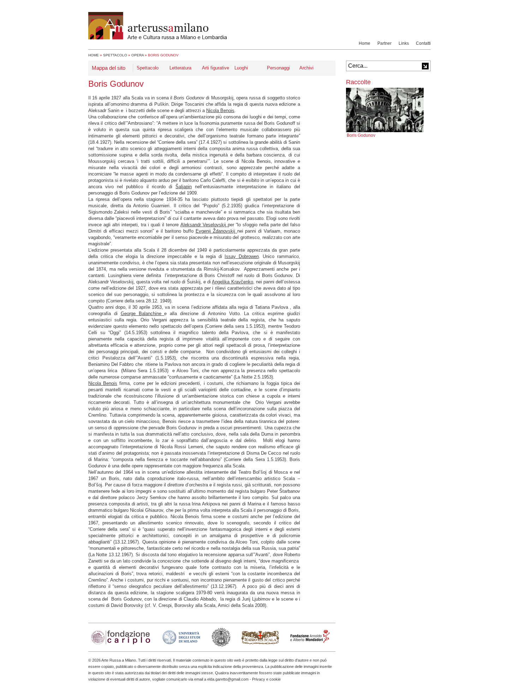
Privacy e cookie (266, 679)
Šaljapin (183, 186)
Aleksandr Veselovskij (204, 224)
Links (404, 43)
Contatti (423, 43)
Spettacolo (115, 55)
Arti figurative (215, 67)
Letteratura (180, 67)
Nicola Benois (220, 110)
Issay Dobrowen (242, 256)
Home (364, 43)
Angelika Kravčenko (232, 281)
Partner (384, 43)
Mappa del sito (108, 68)
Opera (137, 55)
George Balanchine (143, 313)
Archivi (306, 67)
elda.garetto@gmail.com (228, 679)
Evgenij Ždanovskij (216, 231)
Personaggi (278, 67)
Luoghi (241, 67)
